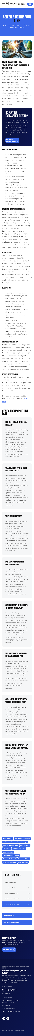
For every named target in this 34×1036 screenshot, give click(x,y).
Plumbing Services (9, 916)
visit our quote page (9, 942)
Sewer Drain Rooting (11, 888)
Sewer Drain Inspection (11, 893)
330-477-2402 (21, 4)
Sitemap (22, 1030)
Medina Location (7, 997)
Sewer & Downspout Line (12, 904)
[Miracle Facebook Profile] (7, 1018)
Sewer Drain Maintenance (12, 899)
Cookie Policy (17, 1030)
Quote (30, 4)
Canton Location (7, 986)
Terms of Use (4, 1030)
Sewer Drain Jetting (10, 882)
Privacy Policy (11, 1030)
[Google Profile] (3, 1018)
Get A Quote (12, 140)
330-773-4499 (6, 1005)
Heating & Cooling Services (11, 922)
